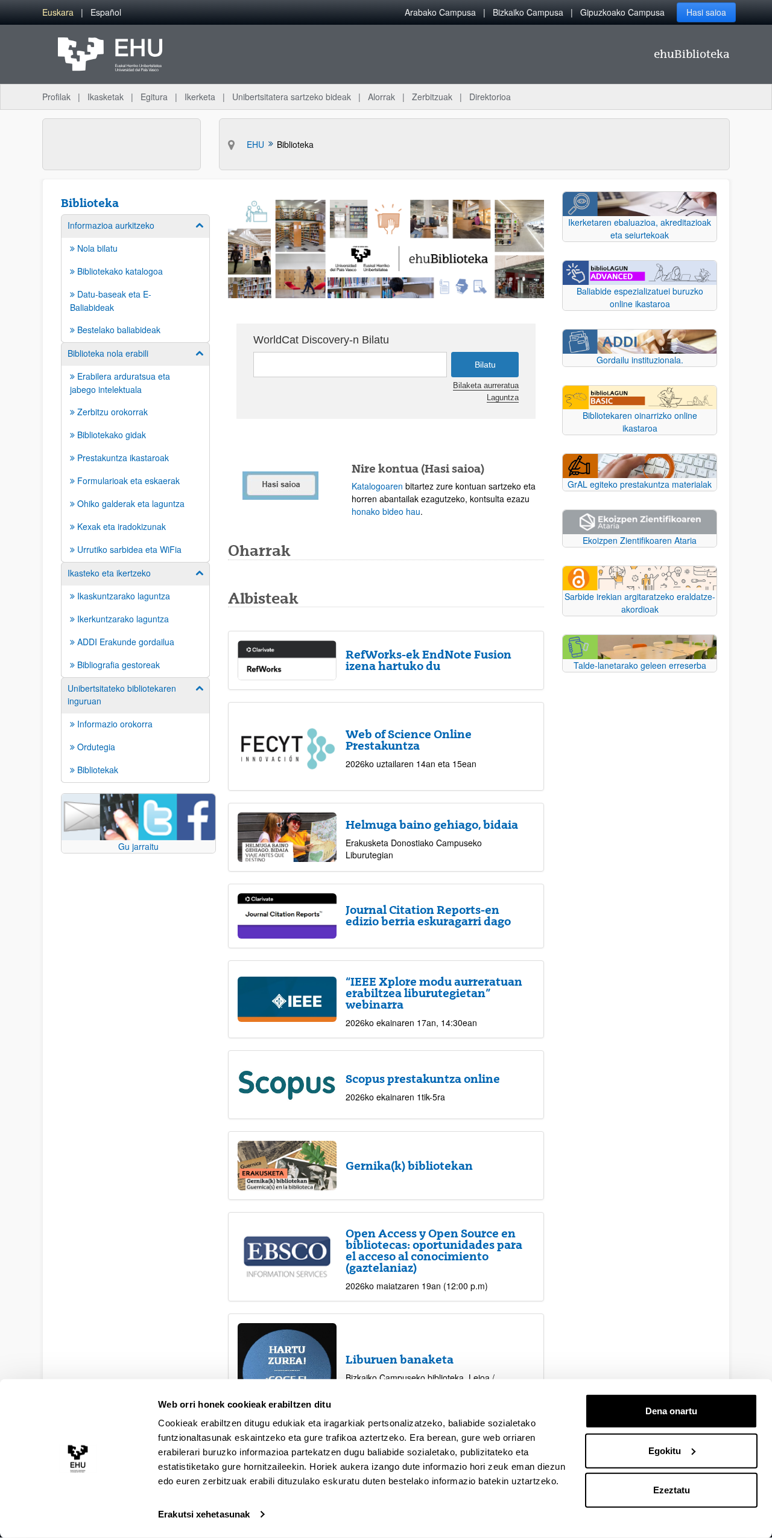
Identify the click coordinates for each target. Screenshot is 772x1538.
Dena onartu (671, 1411)
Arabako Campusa (440, 12)
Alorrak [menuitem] (381, 97)
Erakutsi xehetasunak (204, 1514)
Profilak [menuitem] (56, 97)
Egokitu (664, 1450)
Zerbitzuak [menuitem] (432, 97)
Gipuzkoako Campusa (622, 12)
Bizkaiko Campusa (528, 12)
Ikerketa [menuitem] (200, 97)
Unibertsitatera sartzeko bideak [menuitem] (291, 97)
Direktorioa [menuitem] (490, 97)
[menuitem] (58, 12)
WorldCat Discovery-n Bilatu (321, 340)
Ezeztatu (671, 1490)
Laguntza (503, 398)
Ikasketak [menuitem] (105, 97)
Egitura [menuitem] (154, 97)
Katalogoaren (377, 486)
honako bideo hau (386, 511)
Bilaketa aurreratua (486, 385)
